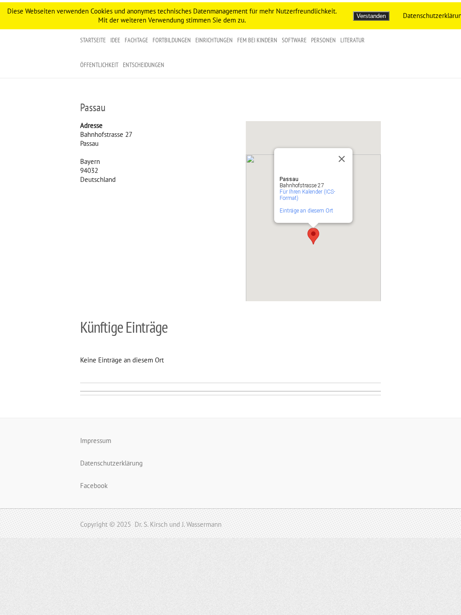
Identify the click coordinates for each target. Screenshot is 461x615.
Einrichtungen (214, 40)
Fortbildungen (172, 40)
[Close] (342, 159)
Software (294, 40)
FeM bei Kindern (257, 40)
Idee (115, 40)
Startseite (93, 40)
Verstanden (371, 16)
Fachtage (136, 40)
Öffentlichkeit (99, 65)
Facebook (94, 485)
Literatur (352, 40)
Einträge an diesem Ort (306, 211)
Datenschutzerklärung (111, 463)
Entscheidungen (143, 65)
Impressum (95, 440)
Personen (323, 40)
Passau (92, 107)
